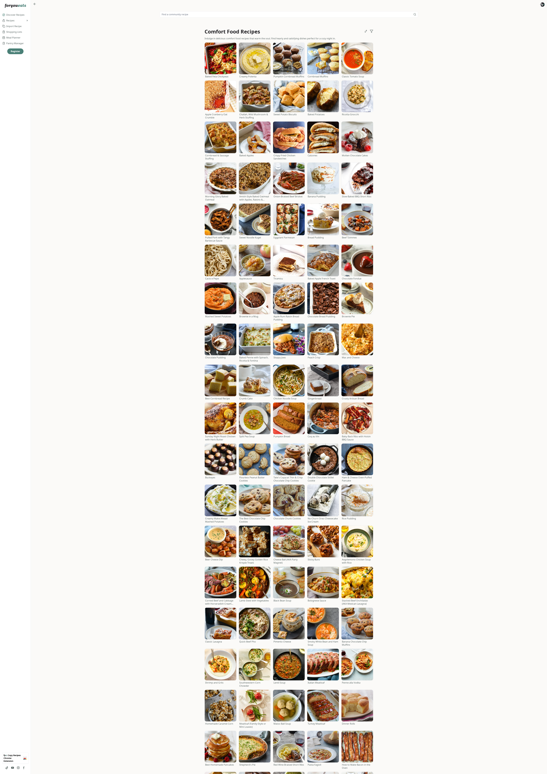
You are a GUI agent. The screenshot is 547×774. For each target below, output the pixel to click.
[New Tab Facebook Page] (24, 767)
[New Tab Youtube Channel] (12, 767)
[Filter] (371, 31)
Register (15, 51)
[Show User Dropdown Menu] (542, 4)
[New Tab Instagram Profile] (18, 767)
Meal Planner (13, 37)
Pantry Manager (15, 43)
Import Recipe (14, 26)
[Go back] (35, 4)
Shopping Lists (14, 31)
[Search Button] (415, 14)
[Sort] (366, 31)
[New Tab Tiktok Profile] (7, 767)
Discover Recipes (15, 14)
